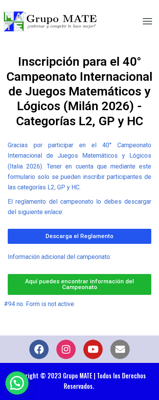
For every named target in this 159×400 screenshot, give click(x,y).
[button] (17, 383)
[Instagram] (66, 349)
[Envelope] (120, 349)
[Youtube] (93, 349)
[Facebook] (39, 349)
